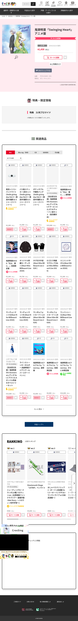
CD (36, 152)
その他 (57, 152)
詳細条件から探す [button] (67, 10)
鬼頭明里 (10, 16)
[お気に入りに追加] (65, 57)
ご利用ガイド (17, 602)
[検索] (33, 4)
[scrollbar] (39, 519)
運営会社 (59, 602)
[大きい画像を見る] (16, 57)
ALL (10, 152)
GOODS (45, 152)
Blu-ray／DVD (23, 152)
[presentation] (12, 519)
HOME (3, 16)
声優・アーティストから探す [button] (48, 11)
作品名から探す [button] (29, 10)
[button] (43, 70)
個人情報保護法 (44, 602)
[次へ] (74, 483)
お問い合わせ (30, 602)
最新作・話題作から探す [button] (11, 11)
